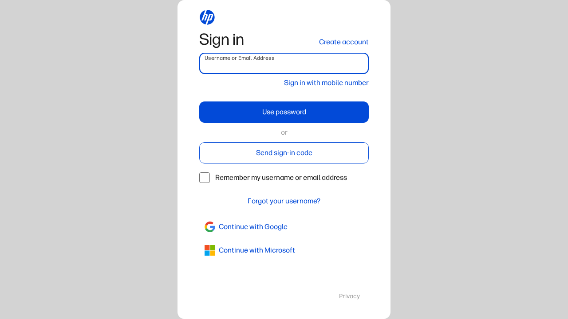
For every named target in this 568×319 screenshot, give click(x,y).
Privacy (349, 296)
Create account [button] (344, 42)
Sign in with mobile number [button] (326, 82)
